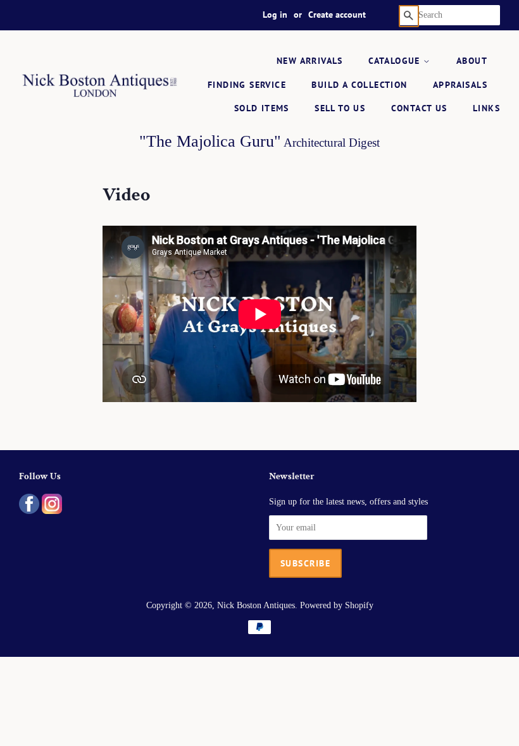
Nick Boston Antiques (256, 605)
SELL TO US (340, 108)
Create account (337, 14)
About (471, 60)
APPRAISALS (460, 84)
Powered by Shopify (336, 605)
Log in (275, 14)
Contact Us (419, 108)
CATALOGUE (395, 60)
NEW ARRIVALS (310, 60)
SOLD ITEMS (261, 108)
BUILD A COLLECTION (359, 84)
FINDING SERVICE (247, 84)
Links (486, 108)
